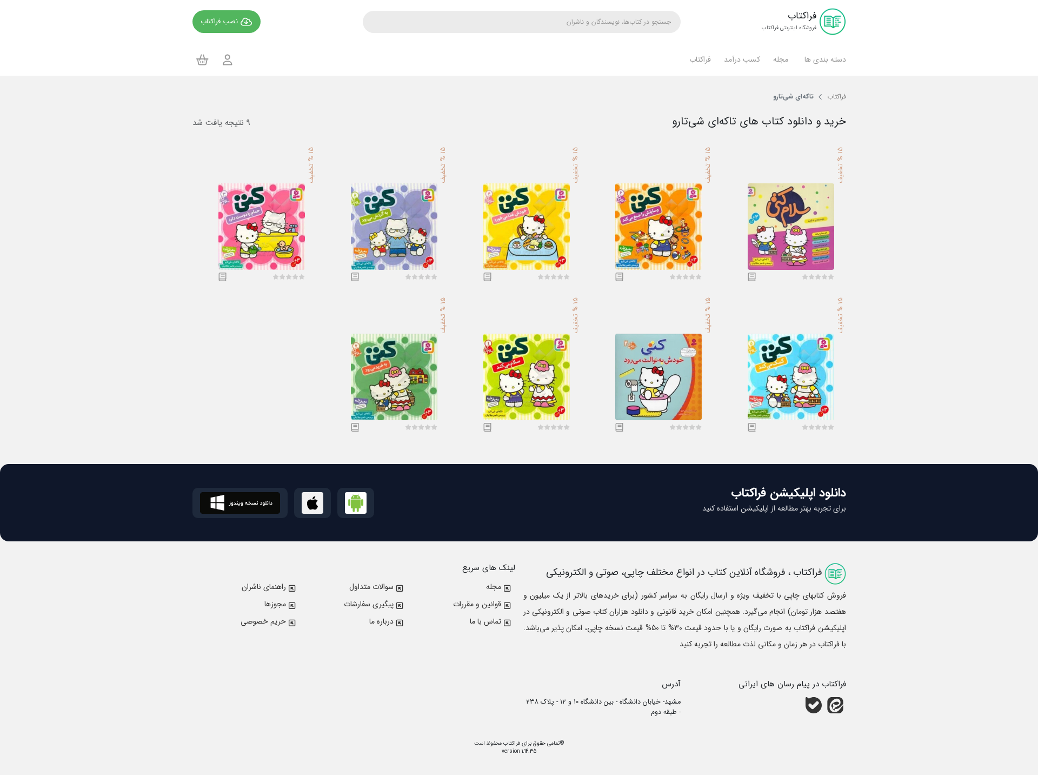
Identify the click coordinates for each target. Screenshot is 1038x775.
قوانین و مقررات (477, 604)
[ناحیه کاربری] (227, 60)
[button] (823, 59)
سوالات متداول (371, 587)
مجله (493, 587)
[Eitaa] (835, 705)
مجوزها (275, 604)
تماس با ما (485, 621)
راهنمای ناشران (264, 587)
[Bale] (814, 705)
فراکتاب (511, 743)
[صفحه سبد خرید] (202, 59)
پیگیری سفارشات (369, 604)
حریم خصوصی (263, 621)
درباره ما (381, 621)
